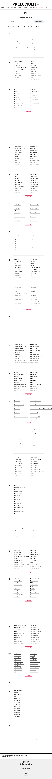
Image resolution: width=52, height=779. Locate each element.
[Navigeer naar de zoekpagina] (50, 7)
